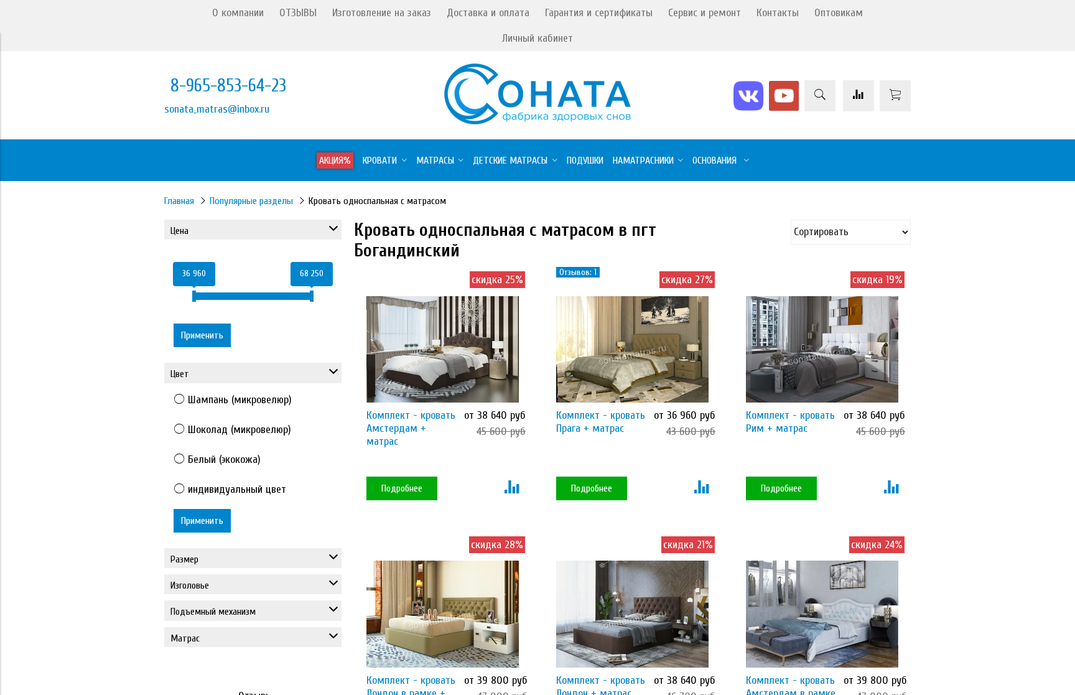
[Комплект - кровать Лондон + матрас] (632, 614)
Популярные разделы (251, 201)
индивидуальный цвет (237, 489)
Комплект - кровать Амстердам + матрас (410, 428)
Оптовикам (838, 12)
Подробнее (401, 488)
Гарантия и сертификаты (599, 12)
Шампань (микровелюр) (240, 399)
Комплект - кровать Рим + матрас (790, 422)
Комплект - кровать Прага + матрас (600, 422)
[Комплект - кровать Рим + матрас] (822, 349)
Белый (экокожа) (224, 459)
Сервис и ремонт (704, 12)
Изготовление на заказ (381, 12)
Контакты (777, 12)
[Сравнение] (858, 95)
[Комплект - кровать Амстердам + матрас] (442, 349)
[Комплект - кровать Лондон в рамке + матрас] (442, 614)
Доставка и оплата (488, 12)
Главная (179, 201)
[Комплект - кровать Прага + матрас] (632, 349)
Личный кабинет (537, 38)
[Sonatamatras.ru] (537, 121)
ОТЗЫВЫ (298, 12)
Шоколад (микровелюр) (239, 429)
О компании (238, 12)
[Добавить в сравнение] (512, 488)
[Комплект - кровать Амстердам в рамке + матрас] (822, 614)
